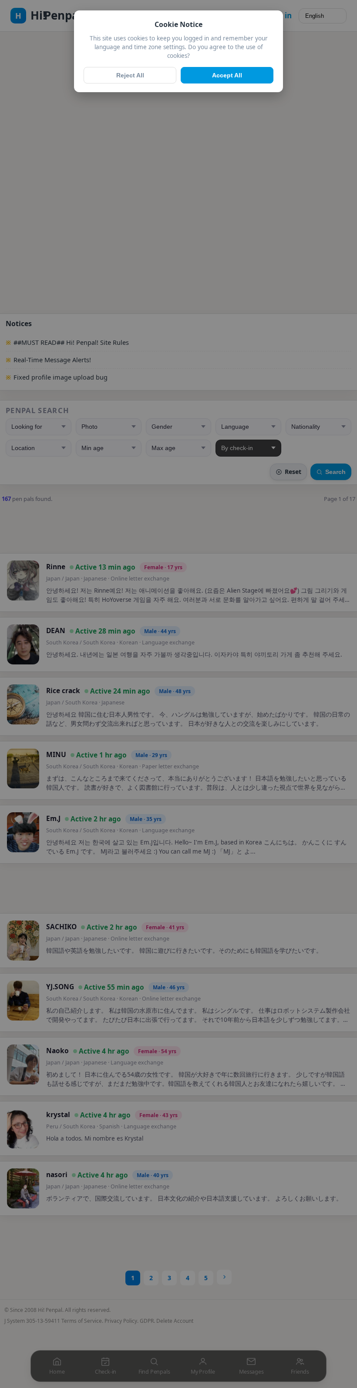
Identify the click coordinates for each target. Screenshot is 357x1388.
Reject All (130, 75)
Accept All (227, 75)
